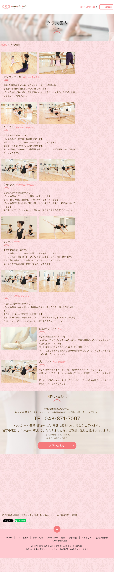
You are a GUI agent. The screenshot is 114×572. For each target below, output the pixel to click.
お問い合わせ (102, 537)
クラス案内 (38, 537)
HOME (4, 45)
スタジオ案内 (22, 537)
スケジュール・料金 (56, 537)
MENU (108, 7)
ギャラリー (86, 537)
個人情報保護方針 (59, 540)
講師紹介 (73, 537)
